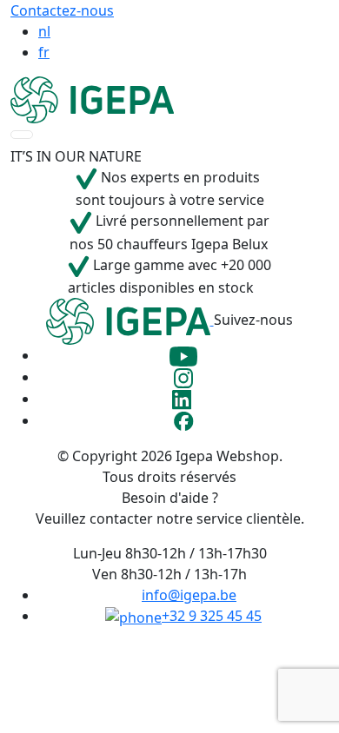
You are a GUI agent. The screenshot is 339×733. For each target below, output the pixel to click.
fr (44, 52)
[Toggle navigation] (21, 134)
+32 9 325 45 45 (212, 615)
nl (44, 31)
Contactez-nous (62, 10)
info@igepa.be (189, 594)
